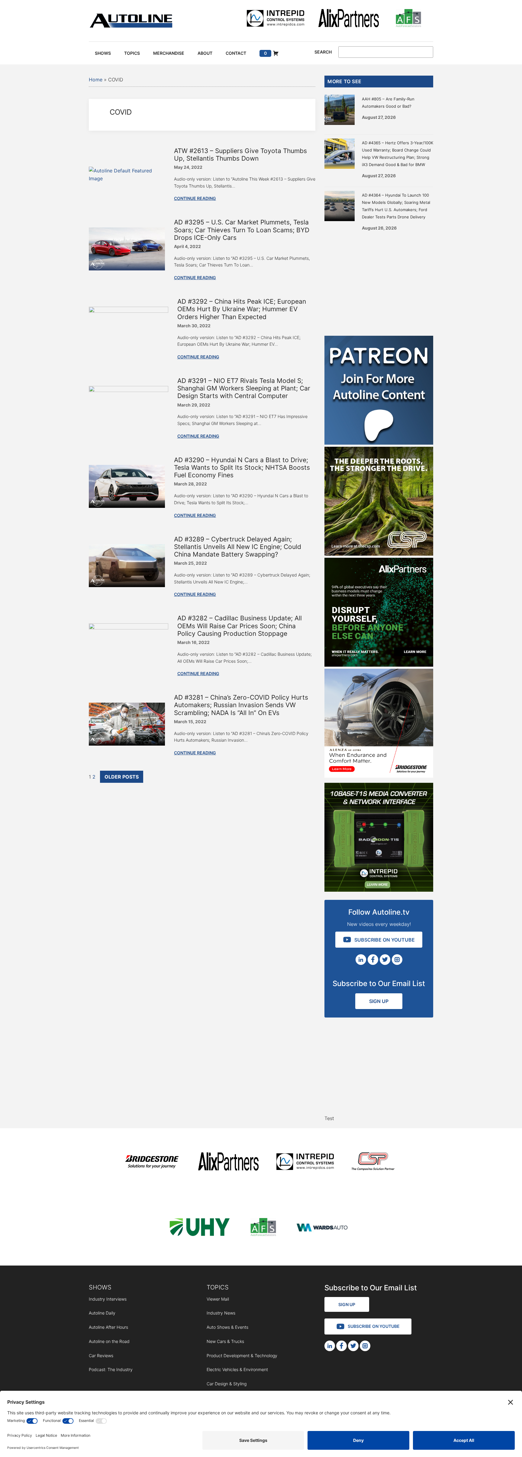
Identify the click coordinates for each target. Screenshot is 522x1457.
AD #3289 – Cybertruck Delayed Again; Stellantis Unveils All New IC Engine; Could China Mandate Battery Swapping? (237, 546)
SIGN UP (378, 1001)
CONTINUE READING (195, 198)
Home (95, 80)
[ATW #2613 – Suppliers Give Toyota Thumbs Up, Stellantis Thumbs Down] (127, 178)
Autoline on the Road (109, 1341)
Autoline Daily (102, 1312)
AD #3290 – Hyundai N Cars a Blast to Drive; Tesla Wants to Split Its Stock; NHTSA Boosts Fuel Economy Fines (242, 467)
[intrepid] (275, 19)
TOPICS (218, 1287)
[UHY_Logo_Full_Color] (200, 1228)
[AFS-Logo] (408, 19)
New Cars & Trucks (225, 1341)
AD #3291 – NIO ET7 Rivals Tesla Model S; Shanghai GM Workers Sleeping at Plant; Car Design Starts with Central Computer (243, 388)
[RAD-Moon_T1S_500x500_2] (378, 890)
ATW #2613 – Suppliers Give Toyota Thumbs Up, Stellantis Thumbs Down (240, 154)
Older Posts (122, 777)
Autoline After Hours (108, 1327)
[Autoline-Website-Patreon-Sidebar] (378, 443)
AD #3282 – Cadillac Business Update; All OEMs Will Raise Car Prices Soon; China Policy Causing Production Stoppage (239, 625)
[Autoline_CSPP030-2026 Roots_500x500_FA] (378, 554)
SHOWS (100, 1287)
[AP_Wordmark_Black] (349, 19)
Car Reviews (101, 1355)
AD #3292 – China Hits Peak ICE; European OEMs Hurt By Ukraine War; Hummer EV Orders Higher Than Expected (241, 309)
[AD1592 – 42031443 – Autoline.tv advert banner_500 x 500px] (378, 665)
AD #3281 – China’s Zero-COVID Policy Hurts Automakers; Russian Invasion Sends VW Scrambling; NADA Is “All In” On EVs (241, 705)
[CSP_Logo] (373, 1162)
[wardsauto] (322, 1228)
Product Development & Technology (242, 1355)
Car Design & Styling (226, 1383)
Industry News (221, 1312)
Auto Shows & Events (227, 1327)
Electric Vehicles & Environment (237, 1369)
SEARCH (323, 52)
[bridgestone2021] (151, 1162)
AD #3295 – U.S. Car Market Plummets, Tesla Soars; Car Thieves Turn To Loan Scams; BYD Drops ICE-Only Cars (241, 229)
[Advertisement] (378, 281)
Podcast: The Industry (111, 1369)
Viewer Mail (218, 1299)
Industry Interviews (108, 1299)
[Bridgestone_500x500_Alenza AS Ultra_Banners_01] (378, 776)
